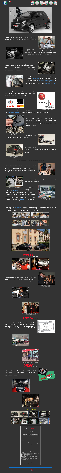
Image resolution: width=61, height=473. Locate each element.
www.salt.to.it (18, 207)
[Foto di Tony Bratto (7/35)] (37, 414)
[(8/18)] (47, 421)
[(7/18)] (38, 421)
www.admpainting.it (50, 83)
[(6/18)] (28, 421)
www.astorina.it (43, 80)
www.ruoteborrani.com (13, 112)
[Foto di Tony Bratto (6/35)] (27, 414)
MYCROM (15, 190)
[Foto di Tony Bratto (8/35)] (47, 414)
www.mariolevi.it (23, 199)
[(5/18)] (18, 421)
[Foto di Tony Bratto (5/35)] (17, 414)
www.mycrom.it (36, 78)
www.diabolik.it (51, 80)
